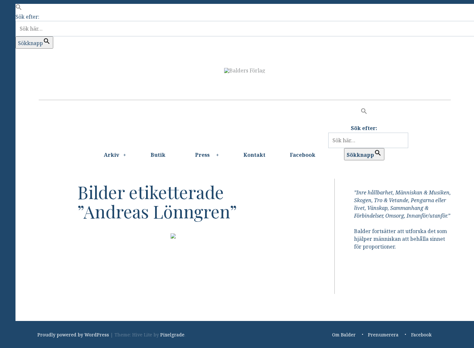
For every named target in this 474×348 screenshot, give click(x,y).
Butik (158, 154)
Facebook (302, 154)
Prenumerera (383, 335)
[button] (18, 8)
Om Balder (344, 335)
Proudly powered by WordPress (73, 335)
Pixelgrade (172, 335)
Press (202, 154)
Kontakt (254, 154)
